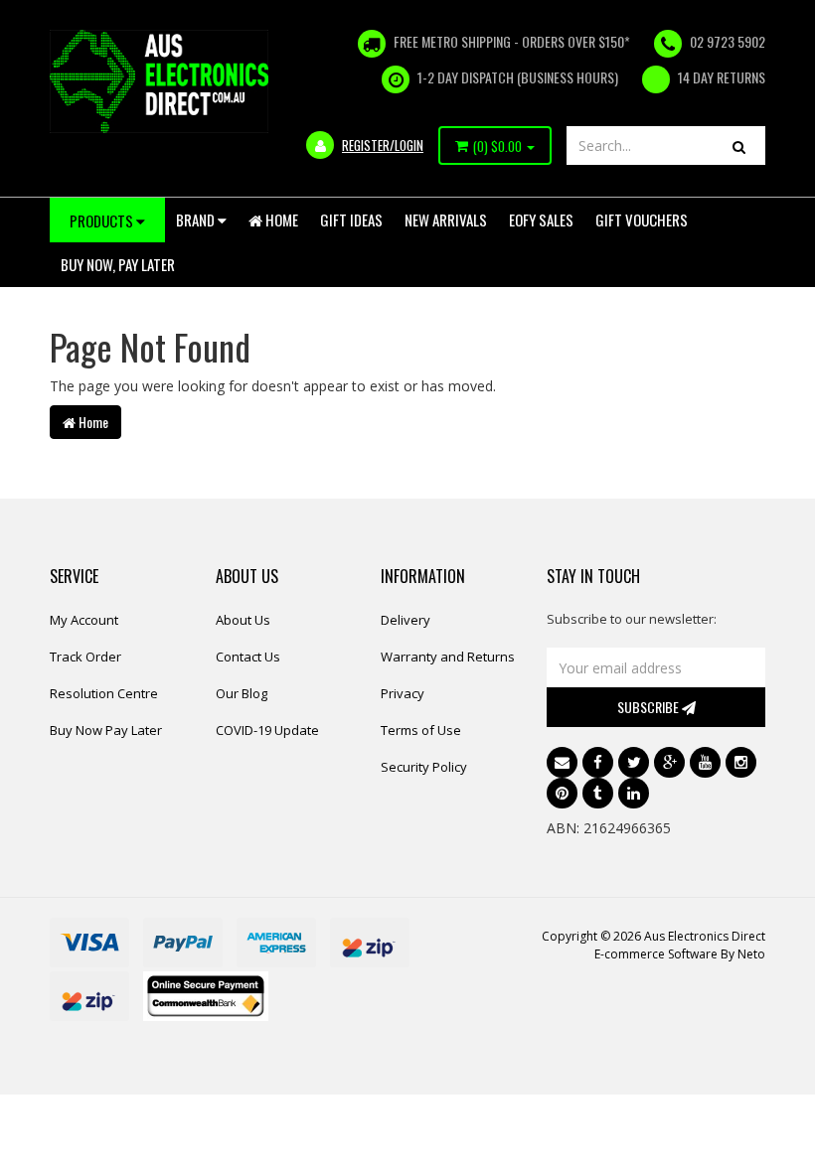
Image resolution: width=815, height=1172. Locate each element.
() (497, 146)
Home (280, 219)
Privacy (402, 693)
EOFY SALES (541, 219)
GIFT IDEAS (351, 219)
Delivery (405, 620)
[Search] (739, 145)
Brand (197, 219)
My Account (84, 620)
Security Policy (424, 767)
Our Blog (241, 693)
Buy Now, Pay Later (118, 264)
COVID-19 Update (267, 730)
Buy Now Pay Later (106, 730)
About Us (243, 620)
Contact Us (248, 656)
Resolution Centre (104, 693)
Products (103, 220)
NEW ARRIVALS (446, 219)
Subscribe (649, 706)
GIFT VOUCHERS (641, 219)
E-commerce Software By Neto (679, 954)
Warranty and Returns (448, 656)
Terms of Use (421, 730)
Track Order (85, 656)
